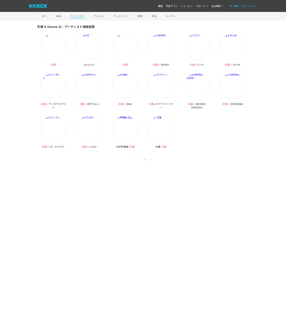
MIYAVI (161, 64)
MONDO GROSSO (197, 105)
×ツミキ (197, 64)
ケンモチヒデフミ (53, 105)
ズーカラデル (53, 146)
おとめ (232, 64)
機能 (160, 6)
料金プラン (172, 6)
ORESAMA (232, 104)
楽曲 (58, 16)
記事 (154, 16)
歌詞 (139, 16)
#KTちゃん (89, 104)
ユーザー (171, 16)
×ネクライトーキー (161, 105)
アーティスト (77, 16)
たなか (89, 146)
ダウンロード (249, 6)
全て (44, 16)
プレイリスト (120, 16)
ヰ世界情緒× (125, 146)
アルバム (99, 16)
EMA (125, 104)
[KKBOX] (38, 6)
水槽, (161, 146)
